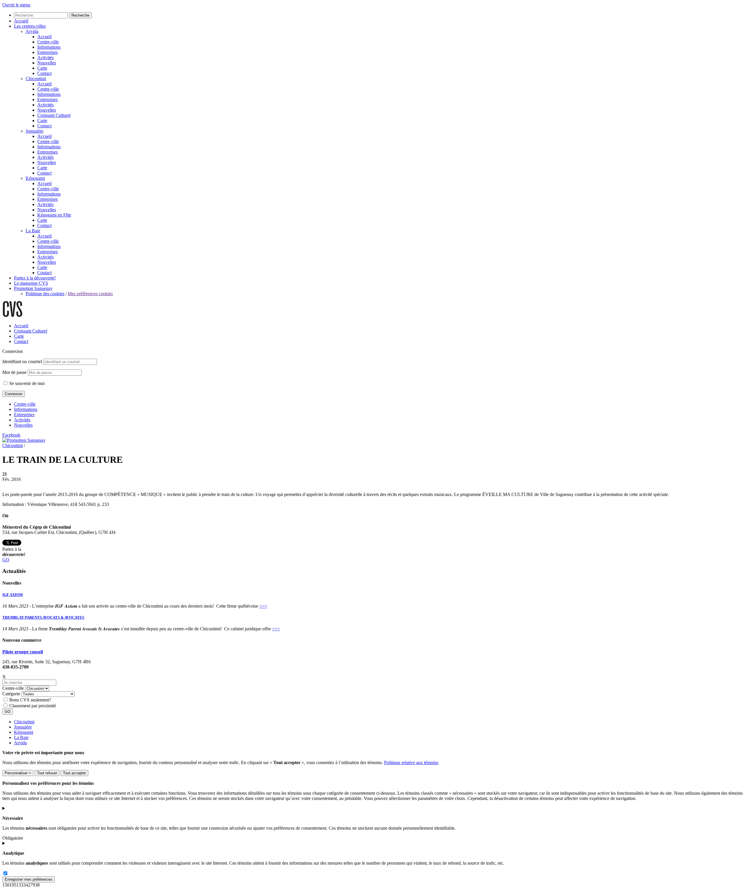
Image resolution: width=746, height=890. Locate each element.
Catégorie (11, 693)
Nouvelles (23, 425)
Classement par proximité (32, 705)
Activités (22, 419)
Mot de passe (14, 372)
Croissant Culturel (30, 330)
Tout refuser (47, 773)
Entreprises (24, 414)
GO (5, 559)
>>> (263, 606)
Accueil (21, 325)
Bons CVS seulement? (30, 699)
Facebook (11, 434)
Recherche (80, 15)
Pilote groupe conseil (22, 651)
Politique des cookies (45, 293)
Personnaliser (18, 773)
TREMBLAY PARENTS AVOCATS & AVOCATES (43, 617)
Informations (25, 409)
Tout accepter (74, 773)
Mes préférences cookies (90, 293)
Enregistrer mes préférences (28, 879)
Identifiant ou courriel (22, 361)
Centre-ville (25, 404)
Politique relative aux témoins (411, 762)
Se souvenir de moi (26, 383)
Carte (19, 336)
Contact (21, 341)
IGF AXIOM (12, 594)
